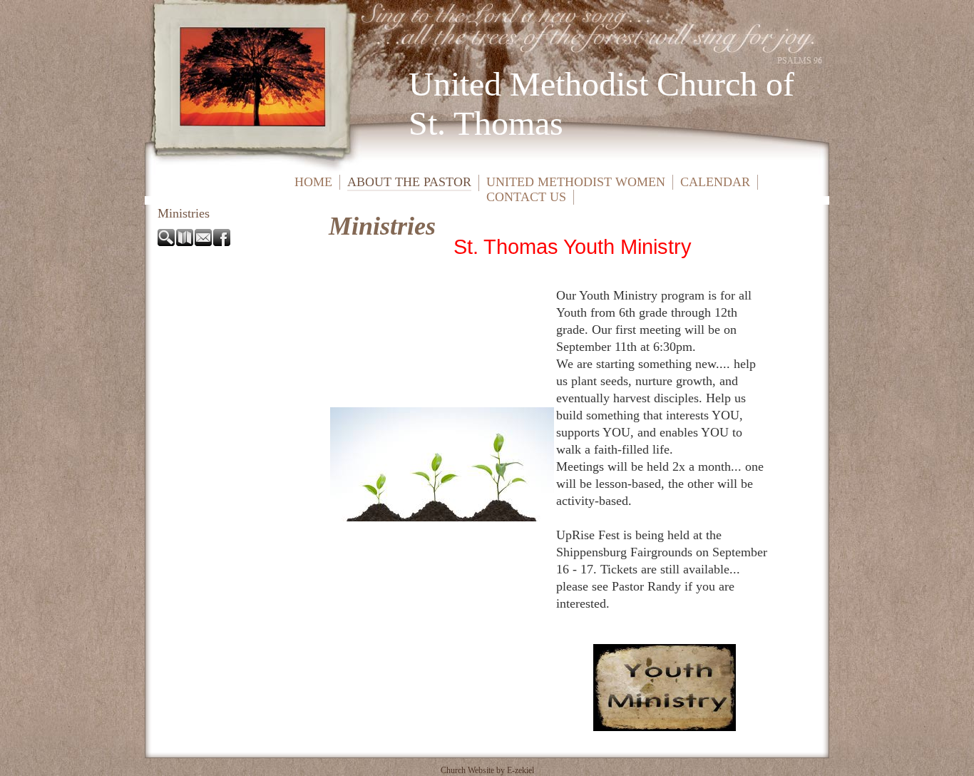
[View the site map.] (185, 242)
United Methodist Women (575, 182)
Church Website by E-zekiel (487, 770)
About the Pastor (409, 182)
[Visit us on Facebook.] (222, 242)
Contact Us (526, 197)
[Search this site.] (167, 242)
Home (313, 182)
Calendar (715, 182)
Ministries (184, 213)
